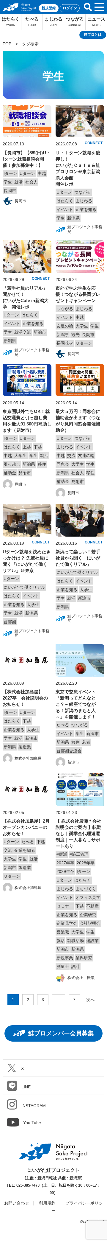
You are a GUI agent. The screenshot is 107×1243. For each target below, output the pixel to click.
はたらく (11, 21)
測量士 (62, 966)
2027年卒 (65, 862)
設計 (75, 966)
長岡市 (10, 190)
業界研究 (83, 957)
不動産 (92, 906)
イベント (64, 209)
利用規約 (47, 1203)
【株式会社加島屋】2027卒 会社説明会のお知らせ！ (25, 698)
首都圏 (10, 621)
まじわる (53, 21)
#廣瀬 (61, 854)
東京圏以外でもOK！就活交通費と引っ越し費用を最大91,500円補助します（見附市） (27, 421)
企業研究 (88, 914)
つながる (75, 21)
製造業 (24, 747)
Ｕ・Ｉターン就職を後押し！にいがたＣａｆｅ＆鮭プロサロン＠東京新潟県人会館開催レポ (78, 168)
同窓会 (62, 464)
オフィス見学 (87, 897)
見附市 (24, 472)
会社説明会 (90, 923)
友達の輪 (64, 326)
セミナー (64, 906)
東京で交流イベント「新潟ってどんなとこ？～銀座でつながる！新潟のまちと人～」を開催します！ (76, 704)
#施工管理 (79, 854)
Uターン (27, 173)
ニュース (96, 21)
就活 (18, 182)
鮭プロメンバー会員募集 (61, 1033)
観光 (75, 334)
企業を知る (85, 209)
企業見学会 (66, 923)
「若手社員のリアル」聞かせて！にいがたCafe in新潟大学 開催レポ (25, 297)
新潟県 (73, 218)
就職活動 (75, 940)
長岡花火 (64, 343)
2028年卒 (86, 862)
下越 (38, 447)
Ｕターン (83, 343)
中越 (42, 173)
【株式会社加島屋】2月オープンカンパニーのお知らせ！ (26, 827)
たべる (32, 21)
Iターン (10, 173)
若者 (86, 742)
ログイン (70, 8)
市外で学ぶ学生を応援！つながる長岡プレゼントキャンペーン (78, 294)
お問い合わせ (16, 1203)
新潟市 (40, 332)
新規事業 (64, 957)
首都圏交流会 (68, 750)
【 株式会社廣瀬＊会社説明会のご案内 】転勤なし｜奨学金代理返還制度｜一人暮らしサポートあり (78, 833)
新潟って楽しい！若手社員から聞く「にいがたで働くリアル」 (78, 558)
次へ (90, 999)
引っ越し (12, 464)
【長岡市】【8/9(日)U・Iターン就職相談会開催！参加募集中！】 (27, 159)
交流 (71, 455)
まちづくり (85, 888)
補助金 (10, 472)
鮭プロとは (93, 34)
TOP (7, 43)
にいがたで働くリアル (24, 587)
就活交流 (22, 332)
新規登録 (49, 8)
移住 (42, 464)
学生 (8, 182)
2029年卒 (65, 871)
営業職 (62, 932)
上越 (27, 447)
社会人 (31, 182)
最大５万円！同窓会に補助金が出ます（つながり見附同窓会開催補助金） (78, 421)
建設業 (92, 940)
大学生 (81, 326)
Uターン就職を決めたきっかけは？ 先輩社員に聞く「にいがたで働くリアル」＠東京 (27, 561)
